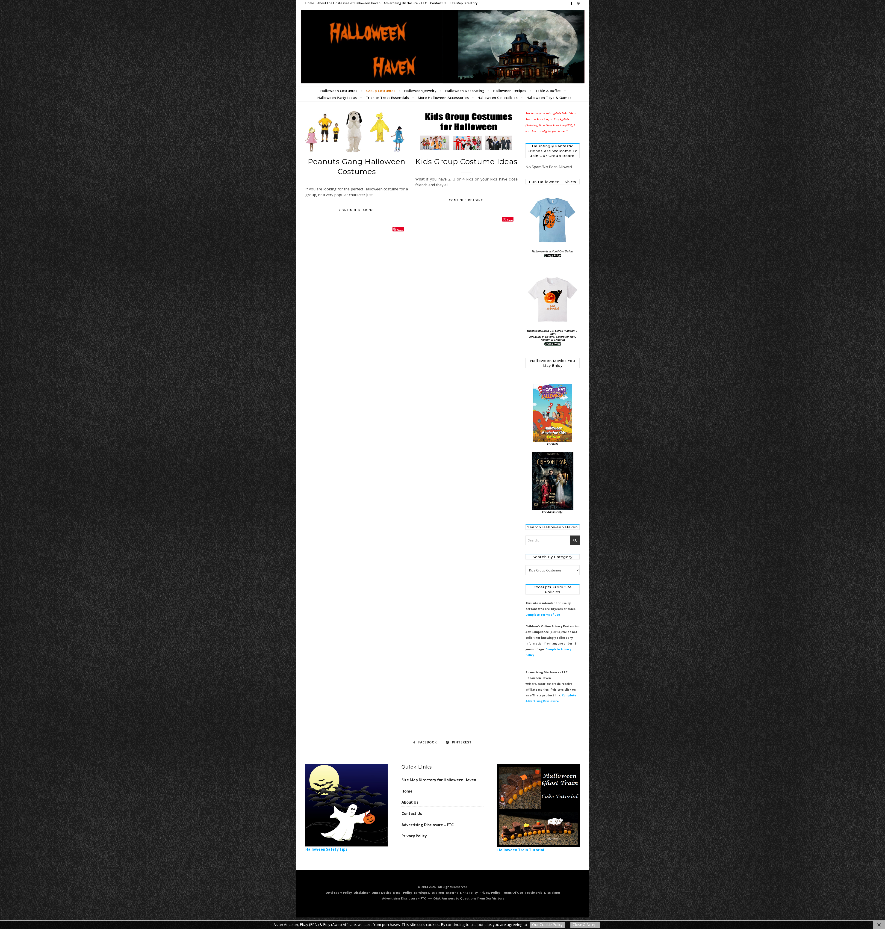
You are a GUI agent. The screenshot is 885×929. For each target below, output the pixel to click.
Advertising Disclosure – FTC (405, 3)
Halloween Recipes (509, 90)
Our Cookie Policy (547, 924)
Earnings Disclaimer (429, 893)
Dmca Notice (381, 893)
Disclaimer (362, 893)
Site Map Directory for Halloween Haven (438, 779)
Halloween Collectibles (498, 97)
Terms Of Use (512, 893)
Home (309, 3)
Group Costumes (380, 90)
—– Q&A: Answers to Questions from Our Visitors (466, 898)
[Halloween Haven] (442, 46)
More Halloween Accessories (443, 97)
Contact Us (438, 3)
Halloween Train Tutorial (520, 849)
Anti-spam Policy (339, 893)
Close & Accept (585, 924)
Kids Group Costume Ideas (466, 161)
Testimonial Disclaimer (542, 893)
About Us (409, 802)
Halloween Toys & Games (549, 97)
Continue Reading (356, 210)
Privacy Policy (414, 835)
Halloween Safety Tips (326, 849)
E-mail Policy (402, 893)
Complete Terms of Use (542, 615)
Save (400, 229)
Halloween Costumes (338, 90)
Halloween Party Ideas (337, 97)
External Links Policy (462, 893)
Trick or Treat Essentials (387, 97)
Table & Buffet (548, 90)
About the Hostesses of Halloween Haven (349, 3)
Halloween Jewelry (420, 90)
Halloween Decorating (464, 90)
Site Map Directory (464, 3)
